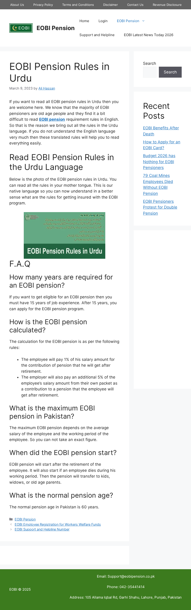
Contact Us (135, 5)
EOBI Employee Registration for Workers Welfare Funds (58, 524)
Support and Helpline (97, 35)
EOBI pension (52, 119)
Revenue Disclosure (167, 5)
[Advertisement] (162, 309)
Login (103, 21)
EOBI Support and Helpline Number (42, 529)
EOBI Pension (56, 27)
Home (84, 21)
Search (149, 63)
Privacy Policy (43, 5)
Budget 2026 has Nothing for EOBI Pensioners (159, 161)
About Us (17, 5)
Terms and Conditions (78, 5)
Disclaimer (110, 5)
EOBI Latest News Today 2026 (148, 35)
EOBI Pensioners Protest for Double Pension (160, 207)
